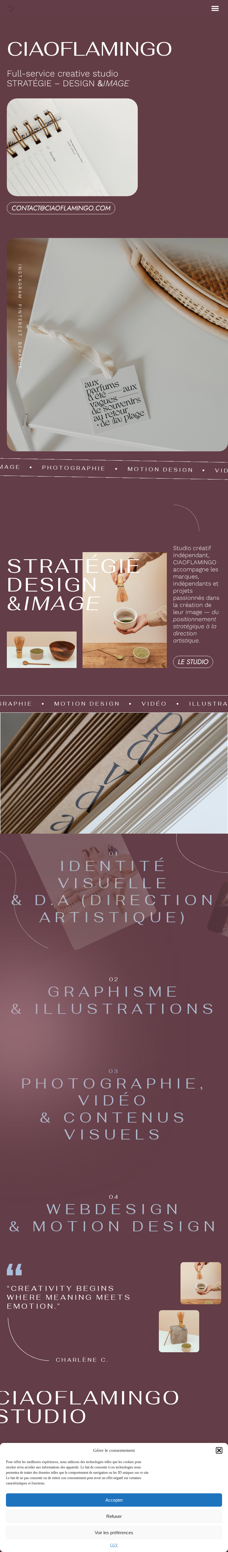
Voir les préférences (114, 1532)
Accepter (114, 1500)
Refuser (114, 1516)
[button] (219, 1450)
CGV (114, 1545)
